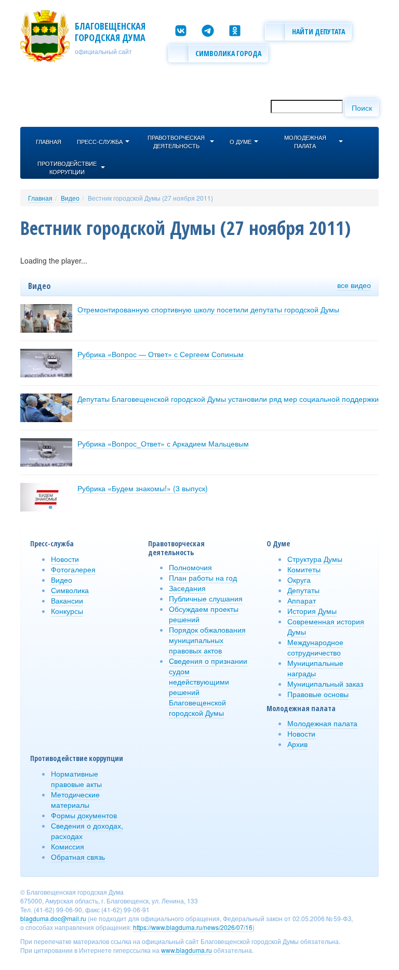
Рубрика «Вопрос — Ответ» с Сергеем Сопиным (160, 354)
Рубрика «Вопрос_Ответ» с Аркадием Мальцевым (163, 443)
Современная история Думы (325, 626)
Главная (40, 197)
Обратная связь (78, 856)
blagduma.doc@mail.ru (53, 918)
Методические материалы (75, 799)
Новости (65, 559)
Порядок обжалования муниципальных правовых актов (207, 640)
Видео (70, 197)
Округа (299, 579)
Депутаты (303, 590)
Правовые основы (318, 694)
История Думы (312, 611)
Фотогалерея (73, 569)
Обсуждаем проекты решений (203, 614)
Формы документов (84, 815)
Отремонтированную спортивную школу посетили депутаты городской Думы (208, 309)
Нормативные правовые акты (76, 778)
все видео (354, 285)
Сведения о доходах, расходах (87, 830)
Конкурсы (67, 611)
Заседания (187, 588)
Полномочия (190, 567)
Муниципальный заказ (325, 683)
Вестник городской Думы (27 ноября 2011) (150, 197)
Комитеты (304, 569)
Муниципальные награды (315, 668)
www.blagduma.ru (186, 950)
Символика (70, 590)
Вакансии (67, 600)
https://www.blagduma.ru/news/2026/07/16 (192, 927)
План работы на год (203, 577)
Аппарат (301, 600)
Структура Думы (314, 559)
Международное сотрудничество (315, 647)
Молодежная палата (322, 723)
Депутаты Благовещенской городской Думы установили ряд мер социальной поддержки (228, 399)
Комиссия (67, 846)
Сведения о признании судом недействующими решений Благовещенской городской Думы (208, 687)
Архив (297, 744)
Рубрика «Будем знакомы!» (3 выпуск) (142, 488)
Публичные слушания (206, 598)
